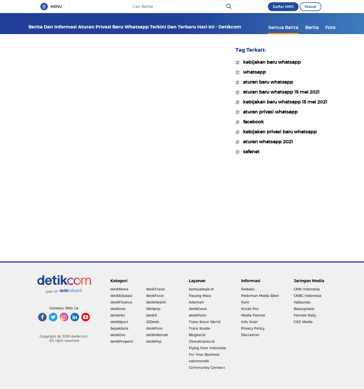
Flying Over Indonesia (207, 348)
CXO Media (303, 322)
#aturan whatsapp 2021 (266, 141)
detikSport (119, 322)
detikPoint (197, 315)
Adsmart (196, 302)
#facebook (252, 121)
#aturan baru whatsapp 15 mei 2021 (280, 92)
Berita (311, 27)
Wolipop (153, 309)
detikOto (117, 335)
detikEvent (198, 309)
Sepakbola (119, 328)
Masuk (311, 6)
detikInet (118, 309)
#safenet (250, 151)
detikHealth (156, 302)
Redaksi (248, 289)
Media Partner (253, 315)
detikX (151, 315)
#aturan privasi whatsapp (269, 112)
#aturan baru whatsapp (266, 82)
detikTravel (155, 289)
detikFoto (154, 328)
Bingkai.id (197, 335)
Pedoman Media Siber (260, 296)
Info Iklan (249, 322)
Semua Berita (283, 27)
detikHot (117, 315)
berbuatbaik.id (201, 289)
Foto (330, 27)
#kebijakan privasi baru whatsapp (278, 131)
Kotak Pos (250, 309)
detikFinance (121, 302)
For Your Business (204, 354)
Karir (245, 302)
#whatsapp (253, 72)
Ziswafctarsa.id (201, 341)
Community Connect (207, 367)
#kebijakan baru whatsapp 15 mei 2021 (283, 102)
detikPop (154, 341)
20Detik (152, 322)
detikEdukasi (121, 296)
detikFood (155, 296)
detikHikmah (157, 335)
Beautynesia (304, 309)
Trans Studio (199, 328)
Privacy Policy (252, 328)
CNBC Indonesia (307, 296)
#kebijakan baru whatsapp (270, 62)
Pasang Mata (200, 296)
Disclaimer (250, 335)
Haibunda (302, 302)
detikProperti (121, 341)
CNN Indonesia (307, 289)
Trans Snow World (204, 322)
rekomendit (199, 361)
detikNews (119, 289)
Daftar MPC (283, 6)
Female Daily (305, 315)
